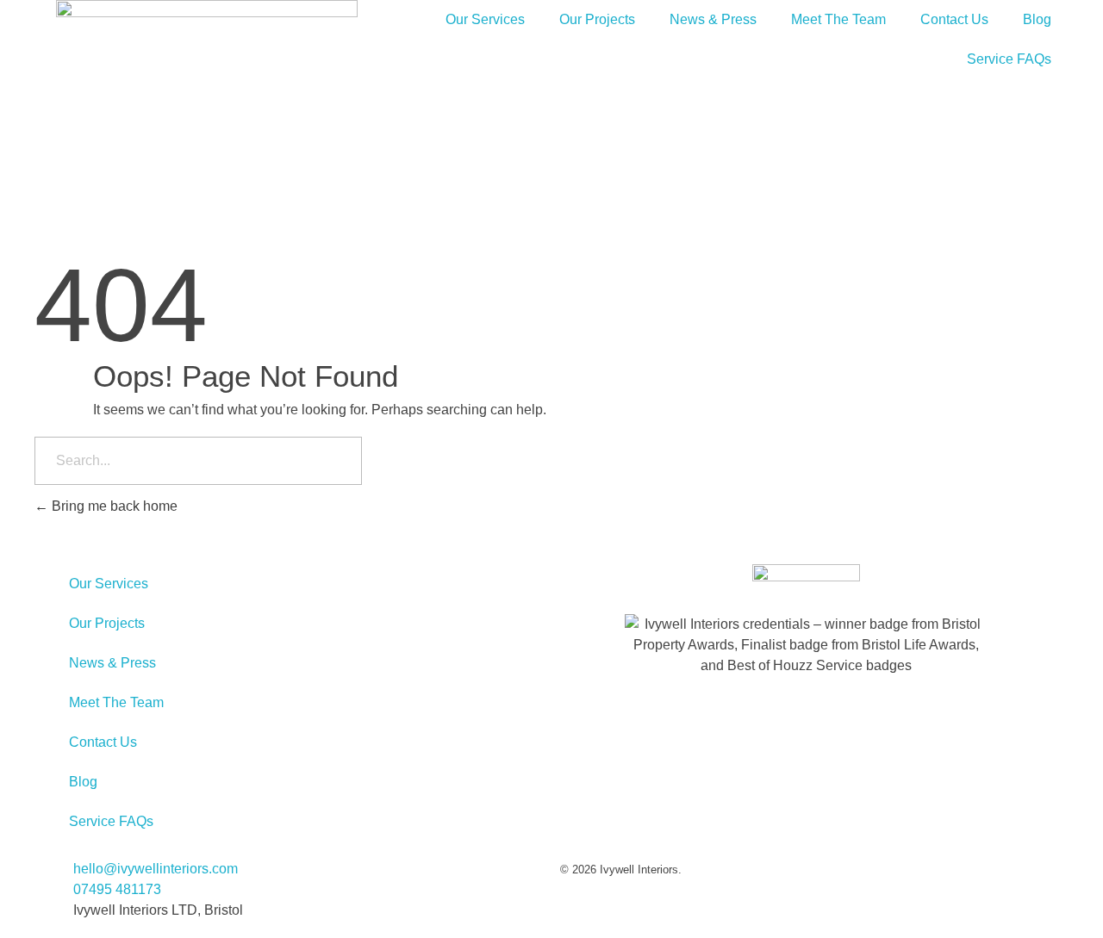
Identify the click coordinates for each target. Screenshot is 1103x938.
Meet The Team (838, 19)
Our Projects (597, 19)
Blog (1037, 19)
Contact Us (954, 19)
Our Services (485, 19)
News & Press (713, 19)
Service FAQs (1009, 59)
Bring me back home (113, 506)
